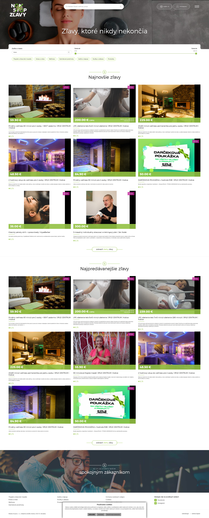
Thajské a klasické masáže (18, 497)
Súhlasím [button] (92, 514)
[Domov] (18, 10)
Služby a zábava (62, 499)
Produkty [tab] (111, 59)
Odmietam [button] (101, 514)
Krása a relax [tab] (40, 59)
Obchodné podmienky (114, 502)
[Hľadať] (120, 6)
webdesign (185, 513)
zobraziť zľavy (104, 249)
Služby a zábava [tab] (98, 59)
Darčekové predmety (16, 505)
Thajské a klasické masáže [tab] (22, 59)
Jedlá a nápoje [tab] (83, 59)
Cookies (108, 499)
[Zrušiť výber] (68, 52)
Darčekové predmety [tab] (66, 59)
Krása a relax (13, 499)
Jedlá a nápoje (62, 497)
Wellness (12, 502)
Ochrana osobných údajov (115, 497)
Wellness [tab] (52, 59)
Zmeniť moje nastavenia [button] (113, 514)
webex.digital (196, 513)
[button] (197, 6)
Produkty (60, 502)
